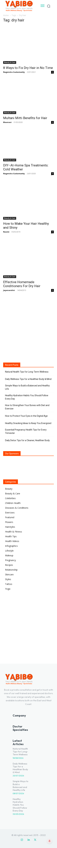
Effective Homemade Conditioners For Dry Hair (21, 284)
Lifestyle (9, 550)
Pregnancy (10, 560)
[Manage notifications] (49, 841)
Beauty (8, 488)
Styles (8, 579)
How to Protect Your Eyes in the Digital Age (26, 416)
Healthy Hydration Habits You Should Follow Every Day (26, 397)
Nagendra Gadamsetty (14, 72)
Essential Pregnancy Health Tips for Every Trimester (26, 431)
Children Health (13, 503)
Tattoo (8, 584)
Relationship (11, 569)
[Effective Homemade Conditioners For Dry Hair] (28, 259)
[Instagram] (21, 839)
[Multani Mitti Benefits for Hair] (28, 97)
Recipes (9, 564)
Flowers (9, 522)
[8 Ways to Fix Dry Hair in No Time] (28, 45)
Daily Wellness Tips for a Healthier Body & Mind (28, 379)
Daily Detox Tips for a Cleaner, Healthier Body (27, 440)
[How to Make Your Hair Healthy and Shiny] (28, 201)
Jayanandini (9, 290)
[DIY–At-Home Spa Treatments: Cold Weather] (28, 145)
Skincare (9, 574)
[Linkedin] (28, 839)
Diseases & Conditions (16, 507)
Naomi (6, 232)
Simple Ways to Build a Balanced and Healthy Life (27, 387)
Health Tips (11, 536)
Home (6, 15)
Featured (9, 517)
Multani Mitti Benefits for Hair (25, 118)
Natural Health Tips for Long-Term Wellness (26, 371)
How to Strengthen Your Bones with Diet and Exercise (27, 407)
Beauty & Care (9, 62)
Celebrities (10, 498)
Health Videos (12, 541)
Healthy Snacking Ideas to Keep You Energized (28, 423)
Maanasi (7, 122)
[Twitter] (35, 839)
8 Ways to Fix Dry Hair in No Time (28, 68)
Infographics (11, 545)
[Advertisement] (28, 327)
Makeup (9, 555)
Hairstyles (10, 526)
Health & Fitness (13, 531)
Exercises (10, 512)
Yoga (7, 588)
